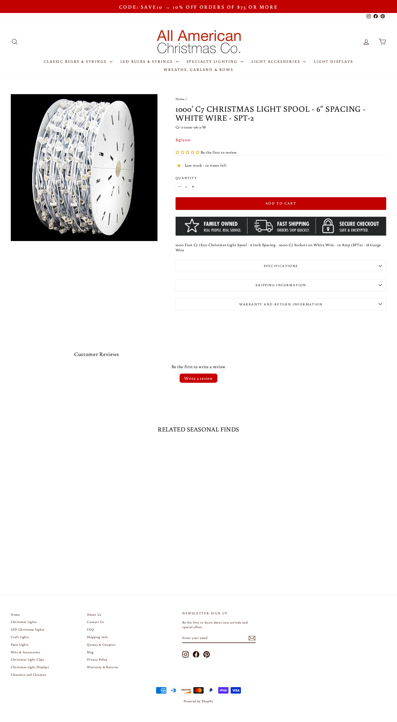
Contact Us (95, 622)
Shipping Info (97, 637)
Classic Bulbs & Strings (76, 61)
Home (180, 99)
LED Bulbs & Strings (147, 61)
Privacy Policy (97, 659)
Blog (90, 652)
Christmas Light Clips (27, 659)
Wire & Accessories (25, 652)
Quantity (186, 178)
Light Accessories (276, 61)
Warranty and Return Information (280, 304)
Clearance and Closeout (28, 674)
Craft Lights (20, 637)
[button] (188, 152)
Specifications (281, 266)
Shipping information (280, 285)
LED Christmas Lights (28, 629)
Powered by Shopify (198, 701)
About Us (94, 614)
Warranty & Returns (103, 667)
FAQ (90, 629)
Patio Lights (20, 644)
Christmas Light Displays (30, 667)
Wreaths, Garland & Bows (198, 69)
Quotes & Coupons (101, 644)
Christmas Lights (24, 622)
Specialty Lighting (213, 61)
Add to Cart (55, 530)
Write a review (198, 378)
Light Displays (333, 61)
